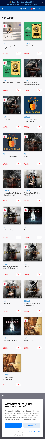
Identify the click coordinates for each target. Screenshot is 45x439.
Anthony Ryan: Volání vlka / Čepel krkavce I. (12, 194)
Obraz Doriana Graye (10, 156)
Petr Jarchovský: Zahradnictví (9, 378)
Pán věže (27, 267)
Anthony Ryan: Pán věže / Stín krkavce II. (33, 304)
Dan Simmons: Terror (10, 340)
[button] (17, 9)
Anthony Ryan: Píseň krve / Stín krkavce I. (32, 194)
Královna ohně (8, 230)
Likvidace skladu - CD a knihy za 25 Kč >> (22, 4)
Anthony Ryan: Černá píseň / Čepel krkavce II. (32, 84)
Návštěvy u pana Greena (11, 83)
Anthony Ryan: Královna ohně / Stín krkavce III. (11, 268)
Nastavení (32, 425)
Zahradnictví (28, 340)
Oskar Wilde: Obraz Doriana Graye (30, 120)
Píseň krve (6, 304)
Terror (26, 230)
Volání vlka (27, 156)
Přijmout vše (13, 425)
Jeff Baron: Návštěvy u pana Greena (32, 47)
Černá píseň (7, 119)
